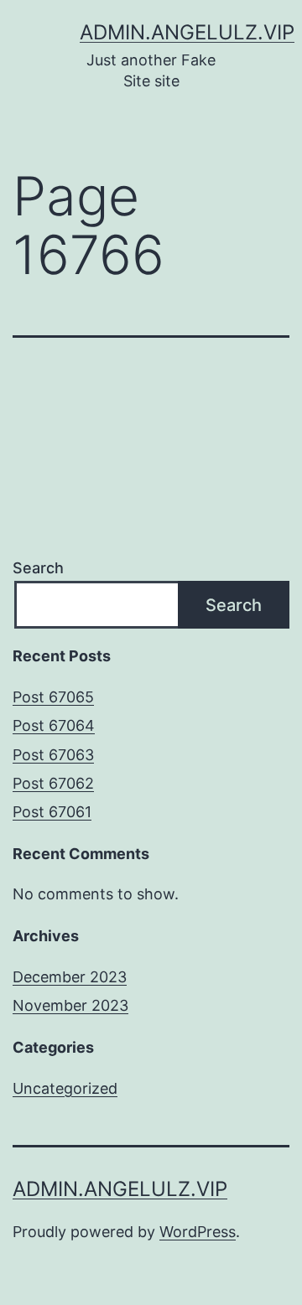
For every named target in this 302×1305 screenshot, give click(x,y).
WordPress (197, 1231)
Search (38, 568)
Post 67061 (52, 812)
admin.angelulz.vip (187, 32)
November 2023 (70, 1005)
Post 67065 (53, 697)
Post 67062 (53, 783)
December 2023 (70, 977)
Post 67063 (53, 755)
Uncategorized (65, 1088)
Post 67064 (54, 725)
